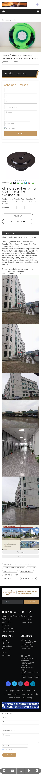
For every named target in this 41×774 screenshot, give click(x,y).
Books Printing (8, 631)
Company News (27, 616)
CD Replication (8, 622)
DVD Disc (6, 625)
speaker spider (26, 571)
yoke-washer (9, 564)
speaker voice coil (28, 578)
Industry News (26, 619)
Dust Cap (31, 567)
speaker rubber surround (14, 567)
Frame (16, 575)
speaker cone (23, 564)
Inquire (16, 216)
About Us (6, 643)
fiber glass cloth (10, 571)
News (4, 652)
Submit (20, 133)
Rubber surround (10, 578)
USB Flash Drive (8, 628)
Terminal (7, 575)
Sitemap (29, 698)
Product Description (12, 233)
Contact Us (6, 655)
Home (4, 640)
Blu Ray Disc (7, 619)
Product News (26, 622)
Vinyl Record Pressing (11, 616)
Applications (7, 646)
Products (6, 649)
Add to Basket (16, 221)
